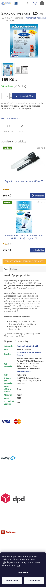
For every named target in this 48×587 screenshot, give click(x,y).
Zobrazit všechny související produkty (24, 261)
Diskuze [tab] (13, 269)
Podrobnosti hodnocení (36, 18)
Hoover (30, 352)
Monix (38, 352)
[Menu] (42, 3)
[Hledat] (28, 3)
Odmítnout (12, 580)
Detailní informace (9, 118)
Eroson (20, 355)
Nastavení (23, 572)
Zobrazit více (23, 371)
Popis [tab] (6, 269)
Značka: (10, 20)
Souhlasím (34, 580)
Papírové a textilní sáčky (28, 346)
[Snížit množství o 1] (10, 97)
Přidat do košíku (26, 96)
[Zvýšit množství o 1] (10, 94)
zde (18, 565)
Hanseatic (21, 352)
